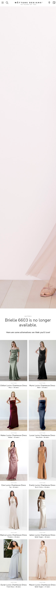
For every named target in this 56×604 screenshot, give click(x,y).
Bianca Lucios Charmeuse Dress (13, 535)
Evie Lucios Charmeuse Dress (14, 485)
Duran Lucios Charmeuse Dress (14, 585)
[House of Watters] (28, 3)
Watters (28, 316)
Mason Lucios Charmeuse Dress (42, 585)
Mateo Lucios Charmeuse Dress (14, 435)
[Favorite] (24, 378)
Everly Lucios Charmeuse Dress (42, 485)
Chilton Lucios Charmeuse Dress (13, 386)
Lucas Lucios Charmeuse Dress (42, 435)
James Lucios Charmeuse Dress (42, 535)
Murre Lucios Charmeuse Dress (42, 386)
